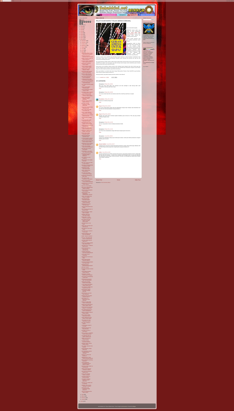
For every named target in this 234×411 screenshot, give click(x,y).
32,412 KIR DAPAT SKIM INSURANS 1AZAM (86, 121)
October (83, 43)
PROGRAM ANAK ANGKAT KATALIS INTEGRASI (87, 72)
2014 (82, 34)
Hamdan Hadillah (102, 144)
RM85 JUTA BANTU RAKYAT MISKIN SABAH (87, 313)
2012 (82, 37)
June (83, 50)
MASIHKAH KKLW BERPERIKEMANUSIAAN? (87, 265)
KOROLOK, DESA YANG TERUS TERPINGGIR (86, 302)
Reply (100, 88)
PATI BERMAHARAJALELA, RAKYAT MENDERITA (87, 310)
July (83, 48)
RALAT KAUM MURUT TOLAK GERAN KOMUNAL (87, 181)
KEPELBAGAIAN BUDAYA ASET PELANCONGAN (86, 280)
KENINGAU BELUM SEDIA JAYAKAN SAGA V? (87, 296)
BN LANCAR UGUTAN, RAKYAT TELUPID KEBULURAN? (86, 220)
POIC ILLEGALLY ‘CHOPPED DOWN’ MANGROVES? (87, 333)
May (83, 51)
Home (118, 180)
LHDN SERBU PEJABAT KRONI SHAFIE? (86, 272)
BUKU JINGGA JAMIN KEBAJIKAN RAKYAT (86, 315)
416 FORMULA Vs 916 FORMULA (86, 158)
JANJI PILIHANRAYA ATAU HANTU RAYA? (87, 392)
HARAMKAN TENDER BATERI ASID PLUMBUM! (87, 275)
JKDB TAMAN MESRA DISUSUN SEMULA (86, 260)
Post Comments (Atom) (105, 182)
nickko (100, 152)
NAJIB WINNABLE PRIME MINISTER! (87, 349)
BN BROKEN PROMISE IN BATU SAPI (87, 176)
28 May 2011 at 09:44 (106, 114)
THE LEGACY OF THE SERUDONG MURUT (86, 321)
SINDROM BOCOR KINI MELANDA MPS (86, 328)
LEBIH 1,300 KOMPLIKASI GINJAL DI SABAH (87, 197)
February (84, 397)
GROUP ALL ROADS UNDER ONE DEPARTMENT (87, 243)
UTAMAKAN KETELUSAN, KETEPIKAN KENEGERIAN (87, 80)
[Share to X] (114, 77)
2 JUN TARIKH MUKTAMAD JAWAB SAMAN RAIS (87, 285)
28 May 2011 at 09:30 (109, 99)
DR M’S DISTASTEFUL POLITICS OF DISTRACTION (86, 249)
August (83, 47)
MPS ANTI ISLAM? (85, 267)
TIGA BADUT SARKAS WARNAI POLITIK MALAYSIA (86, 380)
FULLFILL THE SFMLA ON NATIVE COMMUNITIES (87, 238)
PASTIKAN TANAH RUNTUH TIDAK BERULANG (87, 82)
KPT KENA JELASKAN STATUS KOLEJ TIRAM (87, 173)
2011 (82, 39)
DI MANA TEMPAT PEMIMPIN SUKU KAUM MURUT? (87, 62)
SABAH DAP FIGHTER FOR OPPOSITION (87, 226)
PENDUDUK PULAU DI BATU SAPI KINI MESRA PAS (87, 144)
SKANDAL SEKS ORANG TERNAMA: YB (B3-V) (86, 386)
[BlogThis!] (113, 77)
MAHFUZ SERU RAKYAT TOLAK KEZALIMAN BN (87, 74)
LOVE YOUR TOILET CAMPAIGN (86, 255)
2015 (82, 32)
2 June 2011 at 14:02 (106, 152)
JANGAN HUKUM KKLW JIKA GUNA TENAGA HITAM (87, 141)
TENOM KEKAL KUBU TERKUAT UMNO (86, 69)
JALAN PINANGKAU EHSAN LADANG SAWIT (87, 90)
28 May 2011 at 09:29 (108, 92)
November (84, 42)
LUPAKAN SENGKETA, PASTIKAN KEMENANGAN (87, 252)
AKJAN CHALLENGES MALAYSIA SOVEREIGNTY (87, 146)
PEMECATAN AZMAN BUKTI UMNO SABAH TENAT (87, 305)
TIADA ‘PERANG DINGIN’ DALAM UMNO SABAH (86, 67)
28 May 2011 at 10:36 (108, 122)
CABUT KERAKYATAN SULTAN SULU (86, 171)
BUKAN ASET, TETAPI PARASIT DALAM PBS (86, 217)
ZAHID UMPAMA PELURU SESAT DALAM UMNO (87, 318)
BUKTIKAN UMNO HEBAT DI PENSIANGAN (87, 367)
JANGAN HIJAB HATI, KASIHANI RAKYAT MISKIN (87, 56)
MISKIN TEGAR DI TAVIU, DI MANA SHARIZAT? (87, 59)
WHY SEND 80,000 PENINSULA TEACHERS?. (87, 179)
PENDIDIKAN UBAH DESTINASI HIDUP (86, 168)
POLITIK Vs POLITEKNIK (86, 185)
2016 (82, 31)
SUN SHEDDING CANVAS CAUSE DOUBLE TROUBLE (87, 352)
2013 (82, 36)
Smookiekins (101, 99)
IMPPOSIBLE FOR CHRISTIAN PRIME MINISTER (86, 388)
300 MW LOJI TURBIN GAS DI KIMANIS (87, 383)
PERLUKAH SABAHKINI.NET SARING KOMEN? (87, 188)
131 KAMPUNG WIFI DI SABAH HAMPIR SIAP (86, 336)
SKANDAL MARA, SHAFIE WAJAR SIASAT (87, 344)
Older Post (137, 180)
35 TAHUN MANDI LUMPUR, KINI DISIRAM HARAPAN (87, 139)
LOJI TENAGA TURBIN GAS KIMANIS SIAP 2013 (87, 287)
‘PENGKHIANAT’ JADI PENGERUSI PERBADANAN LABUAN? (87, 193)
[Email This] (112, 77)
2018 (82, 29)
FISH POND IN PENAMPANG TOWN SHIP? (87, 277)
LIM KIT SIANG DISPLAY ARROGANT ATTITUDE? (87, 113)
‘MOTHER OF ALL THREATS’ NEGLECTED (87, 246)
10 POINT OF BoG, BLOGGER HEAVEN (86, 341)
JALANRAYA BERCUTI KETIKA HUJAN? (86, 377)
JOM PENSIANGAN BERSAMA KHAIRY (86, 199)
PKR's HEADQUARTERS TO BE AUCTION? (87, 210)
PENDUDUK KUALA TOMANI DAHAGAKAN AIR (87, 115)
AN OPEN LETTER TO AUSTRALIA (86, 331)
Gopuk (100, 114)
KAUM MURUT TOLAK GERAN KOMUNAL (86, 202)
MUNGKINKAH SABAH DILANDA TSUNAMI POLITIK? (86, 290)
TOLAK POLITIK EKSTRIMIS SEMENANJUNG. (87, 108)
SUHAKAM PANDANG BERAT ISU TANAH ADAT (87, 262)
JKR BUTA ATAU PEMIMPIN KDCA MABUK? (87, 191)
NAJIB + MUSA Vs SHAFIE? (87, 236)
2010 (82, 401)
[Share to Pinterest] (116, 77)
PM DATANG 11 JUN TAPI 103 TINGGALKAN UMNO (87, 152)
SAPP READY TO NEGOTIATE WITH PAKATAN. (86, 299)
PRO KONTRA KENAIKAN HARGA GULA (87, 372)
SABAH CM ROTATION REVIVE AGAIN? (86, 339)
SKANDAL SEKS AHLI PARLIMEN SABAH (86, 215)
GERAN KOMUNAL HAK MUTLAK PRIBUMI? (86, 234)
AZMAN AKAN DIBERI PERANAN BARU (86, 87)
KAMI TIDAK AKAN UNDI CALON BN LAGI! (86, 110)
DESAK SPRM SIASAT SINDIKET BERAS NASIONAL (86, 98)
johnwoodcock (124, 406)
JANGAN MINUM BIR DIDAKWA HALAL (86, 136)
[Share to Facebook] (115, 77)
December (84, 40)
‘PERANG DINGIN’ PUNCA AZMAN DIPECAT (87, 101)
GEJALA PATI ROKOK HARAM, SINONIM (86, 374)
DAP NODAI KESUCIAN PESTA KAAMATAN (86, 77)
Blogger (134, 406)
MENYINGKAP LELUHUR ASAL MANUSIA (86, 294)
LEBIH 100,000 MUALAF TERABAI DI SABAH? (86, 369)
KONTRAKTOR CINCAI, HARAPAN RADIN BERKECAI (86, 154)
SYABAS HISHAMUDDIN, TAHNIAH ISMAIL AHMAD (87, 95)
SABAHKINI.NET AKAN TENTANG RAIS (86, 204)
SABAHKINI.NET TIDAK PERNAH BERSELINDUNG (87, 358)
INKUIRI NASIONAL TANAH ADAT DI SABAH (87, 212)
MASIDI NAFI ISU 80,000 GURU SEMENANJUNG (87, 128)
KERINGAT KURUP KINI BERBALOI (86, 355)
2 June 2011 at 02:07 (110, 144)
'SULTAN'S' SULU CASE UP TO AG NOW (87, 231)
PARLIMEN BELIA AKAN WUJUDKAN (86, 149)
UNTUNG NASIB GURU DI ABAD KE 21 (87, 241)
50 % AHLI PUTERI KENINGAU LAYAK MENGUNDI (86, 104)
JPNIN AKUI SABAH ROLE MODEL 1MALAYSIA (87, 131)
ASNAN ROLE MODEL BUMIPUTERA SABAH (86, 282)
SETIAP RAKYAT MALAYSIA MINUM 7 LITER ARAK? (87, 308)
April (83, 394)
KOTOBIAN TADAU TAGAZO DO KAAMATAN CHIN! (87, 93)
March (83, 396)
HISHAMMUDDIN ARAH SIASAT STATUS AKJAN (87, 123)
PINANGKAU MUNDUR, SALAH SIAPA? (86, 64)
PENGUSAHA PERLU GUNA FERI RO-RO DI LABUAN (87, 54)
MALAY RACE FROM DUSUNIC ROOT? (86, 134)
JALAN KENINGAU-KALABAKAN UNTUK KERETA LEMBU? (86, 363)
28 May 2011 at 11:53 (108, 129)
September (84, 45)
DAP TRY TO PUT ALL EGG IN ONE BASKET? (87, 163)
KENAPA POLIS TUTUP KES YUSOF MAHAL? (87, 184)
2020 (82, 26)
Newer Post (99, 180)
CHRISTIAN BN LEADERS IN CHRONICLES (87, 126)
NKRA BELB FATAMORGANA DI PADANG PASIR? (87, 166)
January (83, 399)
